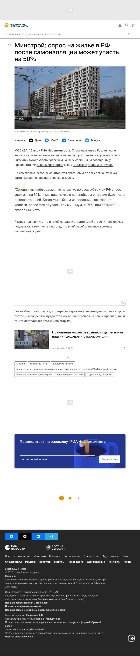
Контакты (114, 561)
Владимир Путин (39, 363)
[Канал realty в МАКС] (11, 536)
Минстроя (80, 164)
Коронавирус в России (99, 374)
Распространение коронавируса (34, 374)
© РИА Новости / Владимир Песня (31, 131)
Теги (125, 556)
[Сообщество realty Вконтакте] (38, 536)
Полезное (54, 556)
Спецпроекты (13, 561)
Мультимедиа (111, 556)
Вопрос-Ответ (91, 556)
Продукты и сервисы (51, 561)
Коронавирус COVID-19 (70, 374)
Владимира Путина (50, 164)
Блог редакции (96, 561)
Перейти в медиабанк (58, 131)
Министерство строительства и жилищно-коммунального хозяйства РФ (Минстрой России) (66, 369)
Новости (10, 556)
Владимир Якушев (100, 164)
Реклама (30, 561)
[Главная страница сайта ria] (5, 25)
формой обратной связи (19, 636)
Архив (127, 561)
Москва (20, 363)
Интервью (40, 556)
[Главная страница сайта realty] (22, 25)
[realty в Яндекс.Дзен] (24, 536)
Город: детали (72, 556)
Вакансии (10, 576)
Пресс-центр (75, 561)
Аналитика (24, 556)
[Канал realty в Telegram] (51, 536)
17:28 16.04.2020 (14, 34)
